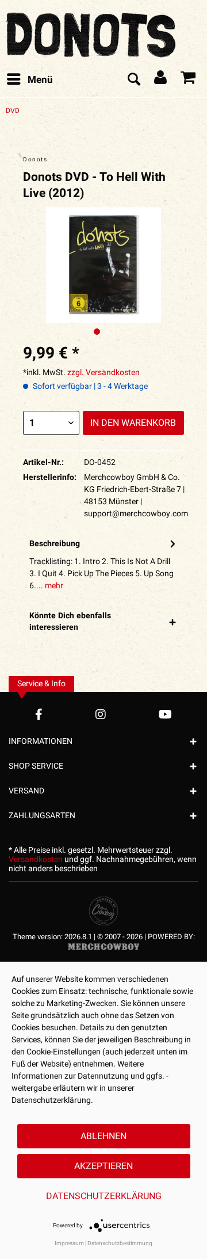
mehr (53, 586)
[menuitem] (29, 80)
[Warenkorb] (188, 80)
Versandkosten (36, 859)
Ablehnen (103, 1136)
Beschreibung (54, 544)
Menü (40, 80)
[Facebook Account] (39, 714)
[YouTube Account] (165, 714)
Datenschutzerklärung (104, 1196)
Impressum (69, 1243)
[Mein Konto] (161, 80)
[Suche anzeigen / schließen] (133, 80)
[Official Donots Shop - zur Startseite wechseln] (92, 32)
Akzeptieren (103, 1166)
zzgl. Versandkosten (103, 372)
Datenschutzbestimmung (119, 1243)
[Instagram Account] (100, 714)
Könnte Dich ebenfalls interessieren (70, 621)
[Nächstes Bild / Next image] (111, 331)
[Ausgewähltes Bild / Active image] (97, 331)
